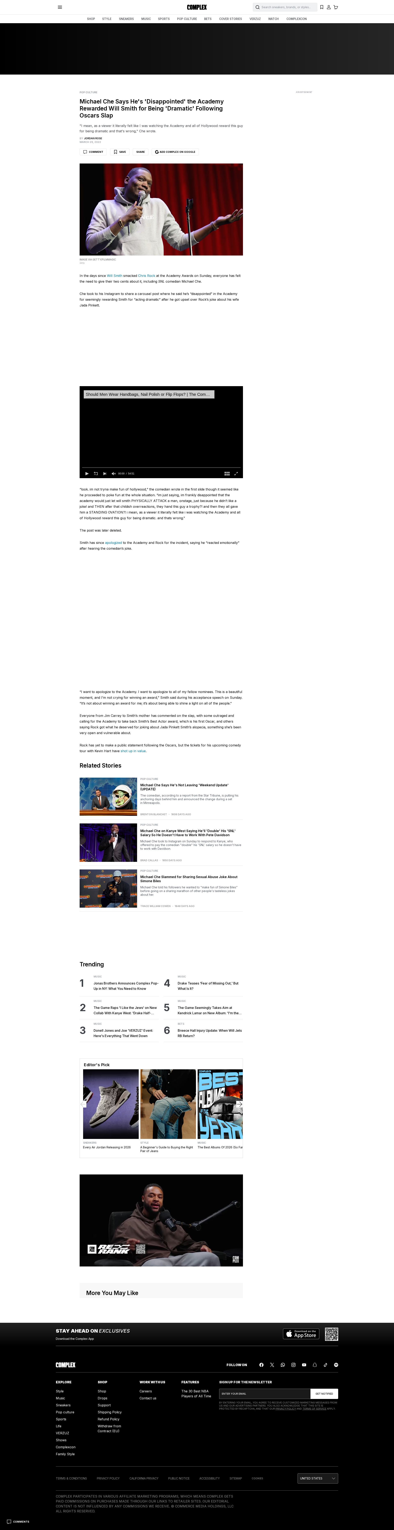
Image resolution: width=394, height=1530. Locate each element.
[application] (161, 432)
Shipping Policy (110, 1412)
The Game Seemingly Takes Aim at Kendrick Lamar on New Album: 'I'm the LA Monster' (208, 1011)
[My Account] (328, 7)
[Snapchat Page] (315, 1365)
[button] (86, 473)
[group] (113, 473)
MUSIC (146, 19)
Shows (61, 1440)
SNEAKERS (126, 19)
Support (104, 1405)
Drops (102, 1398)
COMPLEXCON (296, 19)
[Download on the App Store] (301, 1334)
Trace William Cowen (155, 906)
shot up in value (133, 751)
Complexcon (66, 1447)
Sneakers (89, 1142)
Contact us (148, 1398)
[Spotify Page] (336, 1365)
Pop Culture (88, 92)
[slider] (161, 467)
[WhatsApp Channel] (283, 1365)
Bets (181, 1023)
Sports (61, 1419)
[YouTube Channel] (304, 1365)
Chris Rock (146, 276)
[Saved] (321, 7)
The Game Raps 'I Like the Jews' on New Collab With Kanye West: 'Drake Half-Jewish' (125, 1011)
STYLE (106, 19)
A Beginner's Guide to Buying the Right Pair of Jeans (166, 1149)
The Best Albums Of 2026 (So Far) (221, 1147)
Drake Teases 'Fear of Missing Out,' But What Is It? (208, 986)
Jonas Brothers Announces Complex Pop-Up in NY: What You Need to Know (126, 986)
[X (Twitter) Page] (272, 1365)
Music (98, 976)
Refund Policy (108, 1419)
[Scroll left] (83, 1104)
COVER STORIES (230, 19)
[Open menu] (60, 7)
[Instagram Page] (293, 1365)
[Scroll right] (239, 1104)
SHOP (91, 19)
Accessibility (209, 1478)
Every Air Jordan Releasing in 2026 (107, 1147)
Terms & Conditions (71, 1478)
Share (140, 151)
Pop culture (65, 1412)
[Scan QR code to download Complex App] (331, 1334)
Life (58, 1426)
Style (144, 1142)
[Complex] (197, 7)
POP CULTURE (187, 19)
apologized (113, 543)
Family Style (65, 1454)
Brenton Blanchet (153, 814)
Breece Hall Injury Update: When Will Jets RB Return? (210, 1033)
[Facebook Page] (261, 1365)
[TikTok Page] (325, 1365)
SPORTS (164, 19)
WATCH (273, 19)
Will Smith (114, 276)
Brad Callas (149, 860)
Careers (146, 1391)
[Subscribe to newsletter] (324, 1394)
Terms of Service (314, 1408)
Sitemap (236, 1478)
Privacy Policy (286, 1408)
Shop (102, 1391)
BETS (208, 19)
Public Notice (179, 1478)
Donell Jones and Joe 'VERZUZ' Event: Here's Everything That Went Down (123, 1033)
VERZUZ (255, 19)
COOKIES (257, 1478)
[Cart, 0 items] (335, 7)
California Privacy (143, 1478)
